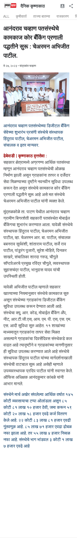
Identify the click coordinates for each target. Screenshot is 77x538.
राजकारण (62, 16)
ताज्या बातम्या (41, 16)
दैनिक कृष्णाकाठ (33, 6)
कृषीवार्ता (21, 16)
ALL (6, 16)
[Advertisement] (38, 499)
